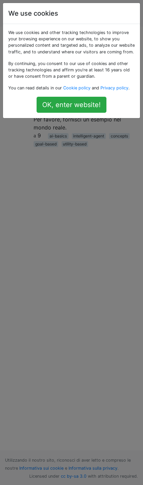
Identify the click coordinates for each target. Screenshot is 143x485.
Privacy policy (114, 87)
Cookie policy (76, 87)
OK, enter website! (71, 105)
